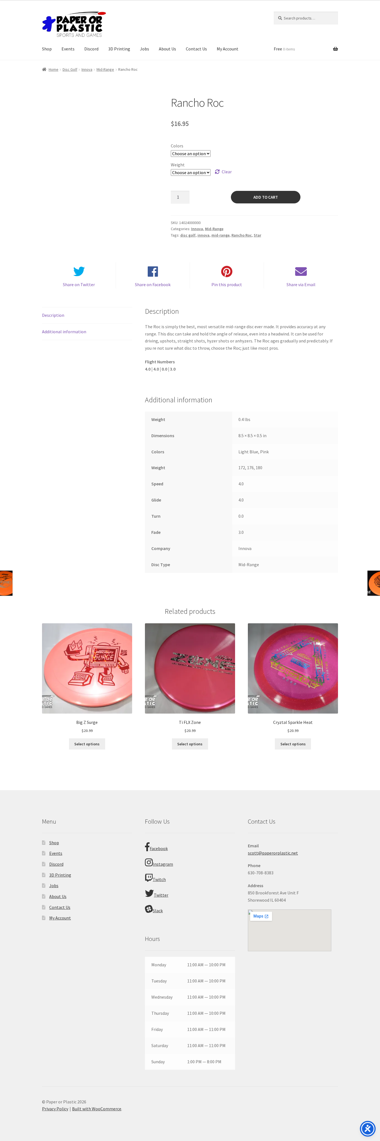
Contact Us (196, 49)
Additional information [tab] (64, 331)
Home (53, 69)
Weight (178, 164)
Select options (87, 743)
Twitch (159, 879)
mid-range (220, 235)
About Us (167, 49)
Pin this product (226, 284)
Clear (227, 171)
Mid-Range (105, 69)
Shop (47, 49)
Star (257, 235)
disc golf (188, 235)
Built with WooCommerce (96, 1108)
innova (203, 235)
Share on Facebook (153, 284)
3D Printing (119, 49)
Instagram (163, 864)
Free (284, 49)
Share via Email (301, 284)
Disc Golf (70, 69)
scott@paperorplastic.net (273, 853)
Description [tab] (53, 315)
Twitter (161, 895)
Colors (177, 146)
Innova (87, 69)
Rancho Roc (241, 235)
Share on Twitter (79, 284)
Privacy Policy (55, 1108)
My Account (227, 49)
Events (68, 49)
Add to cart (265, 197)
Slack (158, 910)
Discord (91, 49)
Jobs (144, 49)
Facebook (159, 848)
